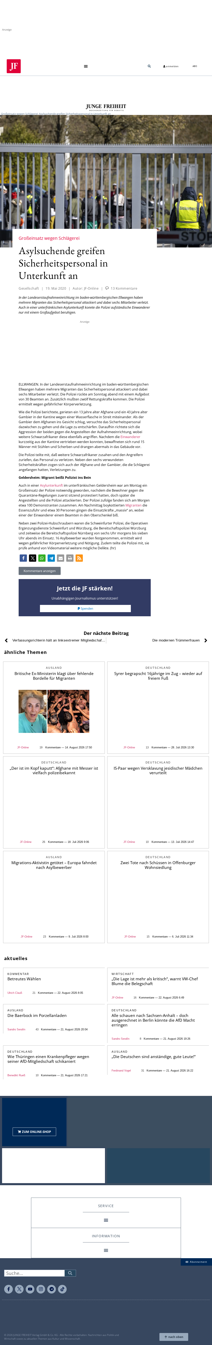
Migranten (133, 505)
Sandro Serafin (16, 1029)
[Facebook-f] (8, 1289)
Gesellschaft (29, 288)
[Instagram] (40, 1289)
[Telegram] (51, 1289)
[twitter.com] (19, 1289)
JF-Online (23, 747)
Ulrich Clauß (14, 992)
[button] (86, 66)
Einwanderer (130, 437)
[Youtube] (30, 1289)
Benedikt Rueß (16, 1075)
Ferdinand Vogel (121, 1070)
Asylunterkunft (51, 485)
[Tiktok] (62, 1289)
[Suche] (70, 1273)
